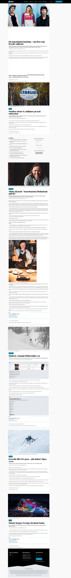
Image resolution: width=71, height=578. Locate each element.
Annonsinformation (38, 554)
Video (25, 81)
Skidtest (14, 425)
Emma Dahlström (15, 81)
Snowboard (23, 322)
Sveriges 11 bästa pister (12, 315)
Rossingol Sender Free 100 (13, 420)
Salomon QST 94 (11, 419)
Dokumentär (10, 81)
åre (11, 322)
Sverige (30, 322)
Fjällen (13, 322)
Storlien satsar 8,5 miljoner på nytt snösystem (18, 139)
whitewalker (29, 425)
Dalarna (12, 547)
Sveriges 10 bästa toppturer (13, 316)
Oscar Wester (22, 81)
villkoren (43, 150)
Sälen (16, 547)
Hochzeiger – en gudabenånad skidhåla (17, 157)
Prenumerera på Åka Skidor (39, 559)
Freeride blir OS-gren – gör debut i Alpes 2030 (18, 146)
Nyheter (10, 489)
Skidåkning (18, 547)
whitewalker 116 (34, 425)
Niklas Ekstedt (16, 322)
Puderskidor (19, 425)
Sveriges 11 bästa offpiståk (13, 317)
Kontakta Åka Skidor (39, 555)
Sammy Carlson (23, 425)
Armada (16, 425)
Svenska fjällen (27, 322)
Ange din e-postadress (39, 140)
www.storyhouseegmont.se (42, 573)
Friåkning (12, 489)
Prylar (11, 425)
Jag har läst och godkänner (39, 150)
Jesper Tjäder (19, 81)
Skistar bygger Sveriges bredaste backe (17, 153)
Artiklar (9, 322)
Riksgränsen (19, 322)
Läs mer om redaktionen (26, 560)
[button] (53, 1)
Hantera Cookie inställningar (40, 561)
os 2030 (16, 489)
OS (14, 489)
